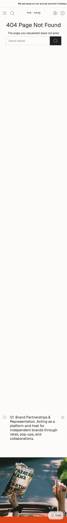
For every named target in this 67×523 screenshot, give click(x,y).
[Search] (55, 40)
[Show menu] (4, 13)
